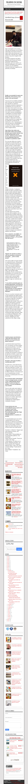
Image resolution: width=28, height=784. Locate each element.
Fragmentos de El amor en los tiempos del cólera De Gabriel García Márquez (16, 653)
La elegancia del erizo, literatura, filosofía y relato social (16, 674)
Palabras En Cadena (14, 2)
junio (9, 611)
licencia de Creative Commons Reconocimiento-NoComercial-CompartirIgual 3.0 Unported (13, 769)
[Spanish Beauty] (7, 756)
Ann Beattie (12, 741)
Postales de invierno (13, 740)
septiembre (10, 607)
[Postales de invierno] (7, 744)
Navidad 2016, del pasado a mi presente (15, 575)
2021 (8, 562)
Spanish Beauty (12, 752)
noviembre (10, 604)
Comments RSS (21, 783)
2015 (8, 619)
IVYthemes (13, 782)
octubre (9, 605)
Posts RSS (16, 783)
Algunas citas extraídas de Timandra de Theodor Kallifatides (16, 660)
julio (9, 609)
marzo (9, 615)
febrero (9, 616)
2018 (8, 566)
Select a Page (7, 9)
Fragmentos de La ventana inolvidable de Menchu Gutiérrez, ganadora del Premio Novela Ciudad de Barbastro (16, 682)
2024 (8, 558)
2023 (8, 559)
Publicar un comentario (9, 532)
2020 (8, 563)
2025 (8, 556)
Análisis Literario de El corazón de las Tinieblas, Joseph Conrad (16, 667)
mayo (9, 612)
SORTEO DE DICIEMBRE (12, 595)
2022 (8, 560)
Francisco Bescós (10, 750)
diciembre (10, 570)
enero (9, 618)
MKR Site (17, 782)
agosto (9, 608)
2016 (8, 569)
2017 (8, 567)
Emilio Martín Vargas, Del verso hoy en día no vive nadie (14, 18)
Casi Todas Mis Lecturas (14, 738)
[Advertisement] (14, 76)
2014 (8, 620)
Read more (18, 479)
